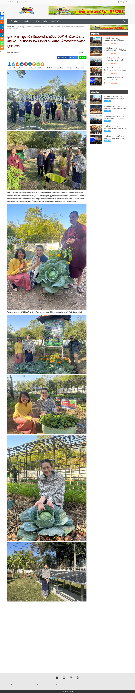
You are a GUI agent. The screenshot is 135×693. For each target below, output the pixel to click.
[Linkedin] (22, 64)
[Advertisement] (63, 621)
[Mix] (34, 64)
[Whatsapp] (38, 64)
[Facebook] (9, 64)
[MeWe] (30, 64)
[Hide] (1, 52)
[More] (42, 64)
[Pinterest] (26, 64)
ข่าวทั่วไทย (10, 27)
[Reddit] (18, 64)
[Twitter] (13, 64)
